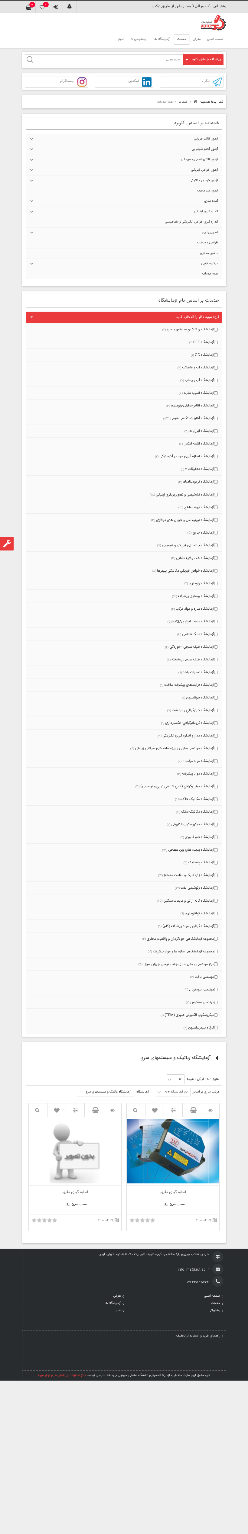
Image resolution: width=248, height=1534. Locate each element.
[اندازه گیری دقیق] (210, 1110)
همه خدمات (210, 274)
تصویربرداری (210, 232)
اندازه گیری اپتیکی (206, 211)
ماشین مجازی (209, 253)
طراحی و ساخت (207, 243)
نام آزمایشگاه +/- (176, 1092)
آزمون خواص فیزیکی (204, 170)
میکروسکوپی (209, 263)
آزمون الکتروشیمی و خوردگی (199, 159)
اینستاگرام (67, 81)
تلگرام (205, 81)
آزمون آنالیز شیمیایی (205, 149)
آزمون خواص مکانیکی (204, 180)
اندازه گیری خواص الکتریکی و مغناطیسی (191, 222)
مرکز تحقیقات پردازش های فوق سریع (62, 1375)
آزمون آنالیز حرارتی (206, 139)
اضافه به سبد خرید (192, 1110)
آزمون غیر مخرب (207, 191)
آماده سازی (211, 201)
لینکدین (133, 81)
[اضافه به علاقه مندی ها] (155, 1110)
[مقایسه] (173, 1110)
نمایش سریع (136, 1110)
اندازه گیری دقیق (173, 1192)
